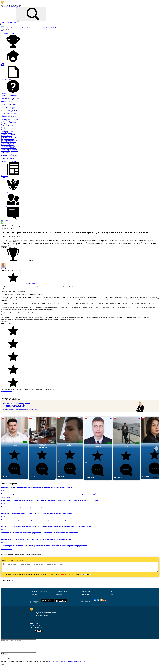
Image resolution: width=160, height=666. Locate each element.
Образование (4, 140)
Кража (3, 125)
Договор (3, 107)
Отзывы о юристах (34, 594)
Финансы (13, 157)
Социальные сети (13, 151)
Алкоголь (10, 98)
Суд (11, 154)
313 (13, 580)
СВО (11, 148)
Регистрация (26, 414)
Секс (14, 148)
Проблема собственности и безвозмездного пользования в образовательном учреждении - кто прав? (37, 539)
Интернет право (13, 119)
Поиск (21, 414)
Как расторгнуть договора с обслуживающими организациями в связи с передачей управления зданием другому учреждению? (47, 526)
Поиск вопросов (60, 594)
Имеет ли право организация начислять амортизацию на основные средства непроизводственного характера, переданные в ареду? (48, 494)
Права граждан (10, 143)
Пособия (3, 143)
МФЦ (6, 133)
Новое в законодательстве (6, 136)
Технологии (4, 155)
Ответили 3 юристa (6, 549)
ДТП (11, 108)
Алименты (4, 98)
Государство (4, 105)
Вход (3, 25)
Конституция (4, 122)
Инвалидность (5, 116)
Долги (8, 107)
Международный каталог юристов (38, 591)
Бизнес (10, 101)
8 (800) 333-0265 (50, 27)
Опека (16, 140)
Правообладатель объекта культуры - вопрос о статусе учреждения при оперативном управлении (36, 513)
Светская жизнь (5, 148)
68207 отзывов (31, 283)
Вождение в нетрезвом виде (9, 104)
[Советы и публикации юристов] (2, 3)
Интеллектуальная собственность (6, 118)
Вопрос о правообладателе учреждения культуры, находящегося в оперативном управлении (34, 507)
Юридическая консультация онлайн (11, 6)
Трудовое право (12, 155)
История (3, 121)
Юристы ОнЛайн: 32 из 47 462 (10, 414)
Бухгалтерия (4, 102)
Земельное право (11, 113)
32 (11, 579)
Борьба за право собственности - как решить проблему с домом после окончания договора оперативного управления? (44, 546)
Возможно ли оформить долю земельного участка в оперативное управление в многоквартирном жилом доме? (41, 520)
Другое (8, 108)
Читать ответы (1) (12, 247)
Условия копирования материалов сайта (44, 618)
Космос (13, 124)
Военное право (12, 102)
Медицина (4, 130)
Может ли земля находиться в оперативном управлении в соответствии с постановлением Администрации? (39, 533)
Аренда (3, 99)
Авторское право (9, 96)
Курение (8, 127)
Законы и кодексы (85, 591)
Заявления (4, 113)
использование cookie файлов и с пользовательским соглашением (66, 661)
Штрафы (12, 158)
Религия (15, 146)
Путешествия (5, 146)
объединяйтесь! (16, 5)
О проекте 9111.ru (85, 594)
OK (2, 664)
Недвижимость (12, 134)
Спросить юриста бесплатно (9, 22)
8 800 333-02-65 (64, 574)
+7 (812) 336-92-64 (35, 625)
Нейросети (4, 136)
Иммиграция (8, 115)
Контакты (109, 591)
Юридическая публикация (8, 161)
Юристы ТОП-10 (5, 27)
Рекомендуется (5, 262)
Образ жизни (10, 139)
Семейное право (5, 149)
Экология (3, 160)
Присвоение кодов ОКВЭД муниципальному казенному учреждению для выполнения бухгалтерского (38, 487)
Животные (4, 110)
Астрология (8, 99)
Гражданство (12, 105)
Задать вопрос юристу (7, 391)
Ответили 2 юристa (6, 510)
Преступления (5, 145)
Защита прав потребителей (8, 111)
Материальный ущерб (7, 128)
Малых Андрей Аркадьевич (9, 268)
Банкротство (4, 101)
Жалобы (15, 108)
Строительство (5, 154)
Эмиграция (9, 160)
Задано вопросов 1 (6, 226)
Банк (13, 99)
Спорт (3, 152)
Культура (3, 127)
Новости (13, 137)
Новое (25, 27)
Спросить (14, 477)
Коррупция (7, 124)
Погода (8, 142)
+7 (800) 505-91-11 (34, 621)
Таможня (14, 154)
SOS (2, 30)
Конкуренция (10, 121)
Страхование (8, 152)
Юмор (15, 160)
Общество (11, 140)
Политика (13, 142)
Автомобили (4, 95)
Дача (17, 105)
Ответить (3, 247)
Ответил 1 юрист (5, 490)
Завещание (14, 110)
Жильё (9, 110)
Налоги (10, 133)
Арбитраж (16, 98)
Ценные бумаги (5, 158)
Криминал (12, 125)
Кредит (7, 125)
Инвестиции (12, 116)
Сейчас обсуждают (16, 27)
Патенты (3, 142)
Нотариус (3, 139)
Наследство (4, 134)
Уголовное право (6, 157)
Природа (11, 145)
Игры (2, 115)
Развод (11, 146)
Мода (8, 131)
